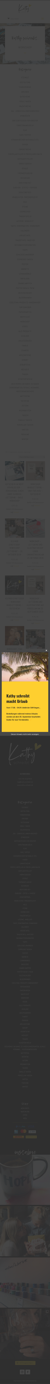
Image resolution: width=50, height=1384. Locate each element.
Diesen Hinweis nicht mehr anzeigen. (25, 734)
